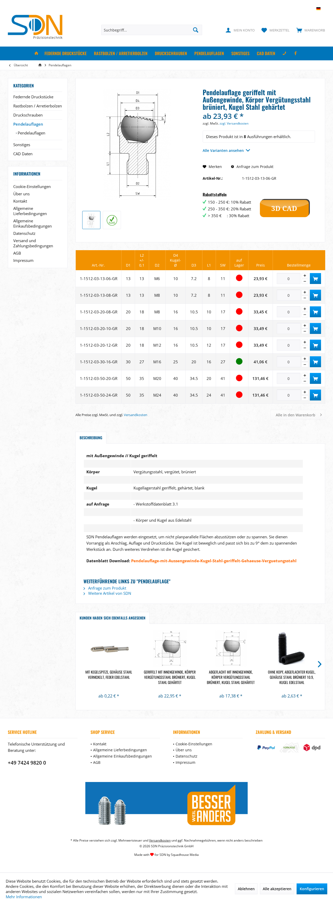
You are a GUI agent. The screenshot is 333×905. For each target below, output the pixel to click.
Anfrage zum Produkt (254, 166)
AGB (17, 253)
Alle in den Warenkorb (295, 414)
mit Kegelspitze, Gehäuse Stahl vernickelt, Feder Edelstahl (108, 674)
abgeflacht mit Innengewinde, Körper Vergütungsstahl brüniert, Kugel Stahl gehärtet (231, 677)
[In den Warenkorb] (315, 278)
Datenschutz (24, 233)
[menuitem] (309, 30)
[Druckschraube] (292, 648)
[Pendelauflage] (170, 648)
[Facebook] (295, 53)
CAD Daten (23, 153)
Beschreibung (91, 437)
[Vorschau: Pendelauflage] (91, 220)
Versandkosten (135, 414)
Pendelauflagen (28, 124)
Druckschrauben (28, 115)
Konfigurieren (312, 888)
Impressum (23, 260)
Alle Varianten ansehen (223, 150)
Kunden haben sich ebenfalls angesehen (112, 617)
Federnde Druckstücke (33, 96)
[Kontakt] (284, 53)
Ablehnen (246, 888)
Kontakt (20, 201)
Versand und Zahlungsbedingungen (33, 243)
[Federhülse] (109, 648)
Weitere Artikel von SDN (109, 593)
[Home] (36, 53)
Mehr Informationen (24, 896)
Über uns (21, 193)
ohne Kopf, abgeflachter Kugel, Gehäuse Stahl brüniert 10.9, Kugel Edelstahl (292, 677)
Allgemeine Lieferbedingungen (30, 211)
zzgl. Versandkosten (234, 123)
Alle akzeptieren (277, 888)
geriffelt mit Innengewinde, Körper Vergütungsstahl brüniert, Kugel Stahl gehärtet (170, 677)
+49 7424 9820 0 (27, 762)
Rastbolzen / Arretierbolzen (37, 105)
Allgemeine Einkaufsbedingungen (32, 223)
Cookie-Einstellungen (32, 186)
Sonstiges (21, 144)
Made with (166, 854)
